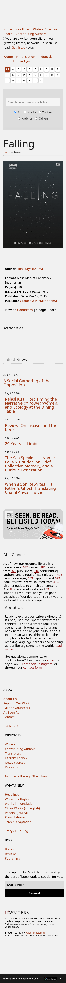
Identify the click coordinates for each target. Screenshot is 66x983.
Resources (12, 767)
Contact (9, 717)
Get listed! (10, 726)
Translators (13, 753)
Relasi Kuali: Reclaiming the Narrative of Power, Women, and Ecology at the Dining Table (31, 405)
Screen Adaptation (18, 822)
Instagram (45, 664)
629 (57, 578)
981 (43, 567)
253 (30, 578)
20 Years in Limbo (22, 443)
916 (36, 571)
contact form (32, 667)
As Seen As (11, 712)
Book (6, 152)
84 (11, 589)
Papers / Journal (16, 813)
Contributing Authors (31, 34)
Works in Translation (20, 804)
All (7, 69)
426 (59, 575)
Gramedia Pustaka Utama (38, 301)
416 (56, 582)
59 (47, 589)
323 (13, 571)
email (51, 660)
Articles (27, 118)
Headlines (22, 29)
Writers (47, 112)
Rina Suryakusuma (29, 269)
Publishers (12, 858)
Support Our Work (16, 703)
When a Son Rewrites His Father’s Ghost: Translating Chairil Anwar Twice (30, 488)
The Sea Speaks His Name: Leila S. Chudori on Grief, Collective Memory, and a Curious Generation (30, 464)
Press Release (15, 817)
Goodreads (25, 310)
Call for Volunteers (16, 708)
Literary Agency (16, 758)
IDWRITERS (33, 7)
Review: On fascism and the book (31, 427)
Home (7, 29)
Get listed (18, 47)
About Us (10, 699)
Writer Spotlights (17, 799)
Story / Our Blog (16, 831)
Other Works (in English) (22, 808)
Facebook (29, 664)
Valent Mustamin (35, 932)
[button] (33, 978)
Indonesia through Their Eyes (26, 776)
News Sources (15, 763)
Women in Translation (19, 57)
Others (43, 118)
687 (25, 567)
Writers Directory (45, 29)
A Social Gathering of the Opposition (27, 383)
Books (7, 34)
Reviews (10, 854)
